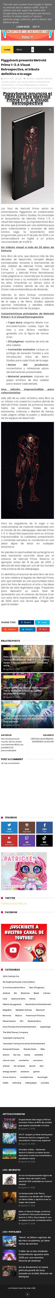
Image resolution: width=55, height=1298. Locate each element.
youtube (45, 1082)
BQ (15, 993)
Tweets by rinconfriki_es (14, 903)
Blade (36, 993)
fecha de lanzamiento (14, 677)
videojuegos (47, 88)
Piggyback (6, 88)
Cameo (46, 993)
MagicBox (7, 1010)
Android (6, 993)
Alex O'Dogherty (36, 987)
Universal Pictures (11, 1049)
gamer (36, 1071)
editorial (30, 78)
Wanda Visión (30, 1049)
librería (12, 82)
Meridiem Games (24, 1010)
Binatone (25, 993)
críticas (6, 1066)
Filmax (32, 998)
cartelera (38, 1054)
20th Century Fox (11, 976)
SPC (22, 1021)
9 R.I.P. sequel (10, 705)
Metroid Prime (43, 82)
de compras (19, 1066)
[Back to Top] (27, 1294)
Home (7, 49)
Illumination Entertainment (38, 1004)
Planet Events (9, 1021)
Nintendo (43, 85)
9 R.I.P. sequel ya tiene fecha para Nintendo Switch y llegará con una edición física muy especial (27, 718)
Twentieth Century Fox (13, 1038)
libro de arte (22, 82)
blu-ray (16, 1054)
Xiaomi (6, 1054)
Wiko (42, 1049)
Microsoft (40, 1010)
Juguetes (39, 78)
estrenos (25, 1071)
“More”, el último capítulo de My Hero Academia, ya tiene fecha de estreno (35, 1240)
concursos (38, 1060)
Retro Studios (18, 88)
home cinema (9, 1077)
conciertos (24, 1060)
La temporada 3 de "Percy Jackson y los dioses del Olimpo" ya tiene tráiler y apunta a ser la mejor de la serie (35, 1198)
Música (18, 1015)
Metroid (32, 82)
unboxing (16, 1082)
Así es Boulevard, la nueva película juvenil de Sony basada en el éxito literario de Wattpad (35, 1272)
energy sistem (9, 1071)
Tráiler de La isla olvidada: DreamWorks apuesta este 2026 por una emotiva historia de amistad (34, 1256)
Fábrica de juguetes (12, 1004)
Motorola (7, 1015)
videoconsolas (33, 88)
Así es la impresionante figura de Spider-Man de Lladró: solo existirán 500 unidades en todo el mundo (35, 1180)
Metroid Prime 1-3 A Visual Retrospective (19, 85)
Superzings (45, 1026)
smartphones (26, 1077)
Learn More (23, 27)
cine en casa (9, 1060)
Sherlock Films (34, 1021)
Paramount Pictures (35, 1015)
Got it (36, 27)
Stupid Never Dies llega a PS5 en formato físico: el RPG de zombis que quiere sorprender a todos (26, 690)
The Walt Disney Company (15, 1032)
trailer (5, 1082)
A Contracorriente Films (14, 987)
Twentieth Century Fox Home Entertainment (24, 1043)
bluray (27, 1054)
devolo (32, 1066)
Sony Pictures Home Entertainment (19, 1026)
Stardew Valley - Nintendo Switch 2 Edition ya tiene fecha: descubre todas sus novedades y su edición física (35, 1154)
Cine (5, 998)
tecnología (42, 1077)
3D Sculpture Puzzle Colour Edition (19, 982)
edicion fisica (10, 649)
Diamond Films (18, 998)
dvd (41, 1066)
